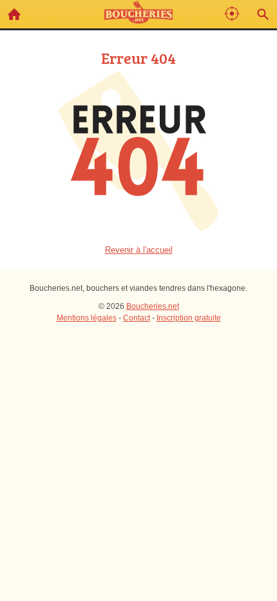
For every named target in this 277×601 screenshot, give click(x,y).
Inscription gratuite (189, 317)
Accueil (14, 14)
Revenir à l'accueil (139, 250)
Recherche (263, 14)
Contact (136, 317)
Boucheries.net (152, 306)
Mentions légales (87, 317)
